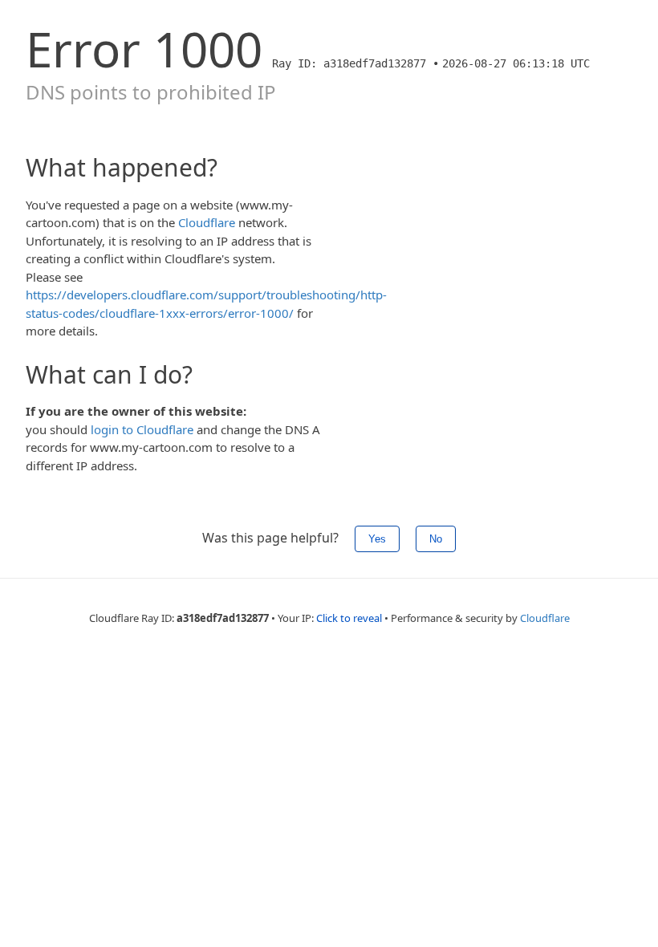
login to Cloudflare (142, 429)
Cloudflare (206, 222)
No (435, 539)
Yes (377, 539)
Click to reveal (349, 618)
